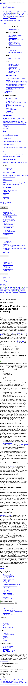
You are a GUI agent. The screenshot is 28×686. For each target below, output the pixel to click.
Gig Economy (6, 244)
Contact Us (6, 198)
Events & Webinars (8, 265)
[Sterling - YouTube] (12, 651)
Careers (5, 6)
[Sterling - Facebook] (4, 651)
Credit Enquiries (13, 67)
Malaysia (13, 16)
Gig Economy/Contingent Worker (11, 584)
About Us (5, 194)
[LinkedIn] (3, 569)
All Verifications (13, 51)
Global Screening (13, 38)
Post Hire (5, 588)
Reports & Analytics (14, 71)
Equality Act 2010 (7, 443)
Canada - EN (13, 11)
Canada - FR (21, 11)
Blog (4, 259)
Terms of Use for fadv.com (6, 680)
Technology (6, 252)
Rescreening (6, 590)
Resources (5, 128)
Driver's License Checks (9, 610)
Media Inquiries (7, 647)
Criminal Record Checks (15, 35)
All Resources (6, 270)
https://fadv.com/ (4, 661)
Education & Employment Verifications (12, 611)
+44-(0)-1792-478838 (8, 646)
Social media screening (5, 515)
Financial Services (7, 242)
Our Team (5, 280)
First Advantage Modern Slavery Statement (13, 683)
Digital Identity (6, 263)
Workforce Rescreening (15, 45)
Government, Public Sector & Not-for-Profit (14, 245)
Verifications (6, 597)
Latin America (23, 15)
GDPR (5, 583)
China (24, 287)
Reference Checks (13, 40)
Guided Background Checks (16, 39)
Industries (5, 92)
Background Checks (8, 575)
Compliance (6, 260)
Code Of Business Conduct (16, 681)
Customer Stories (7, 262)
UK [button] (4, 10)
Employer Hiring (7, 582)
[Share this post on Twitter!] (2, 569)
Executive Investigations (15, 69)
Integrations (6, 193)
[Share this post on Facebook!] (0, 569)
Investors (5, 8)
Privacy (5, 640)
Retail (4, 251)
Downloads (6, 624)
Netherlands (20, 290)
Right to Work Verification (15, 52)
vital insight (12, 466)
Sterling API (12, 72)
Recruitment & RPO (8, 249)
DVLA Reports (13, 36)
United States (13, 18)
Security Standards (14, 42)
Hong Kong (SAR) (16, 289)
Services (5, 23)
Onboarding (6, 587)
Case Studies (6, 621)
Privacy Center (17, 680)
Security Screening (7, 593)
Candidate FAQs (10, 169)
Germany (15, 13)
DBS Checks (12, 68)
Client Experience (13, 65)
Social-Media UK (19, 341)
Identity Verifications (14, 58)
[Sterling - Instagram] (14, 651)
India (9, 15)
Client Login (6, 197)
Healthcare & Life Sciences (10, 247)
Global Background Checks (10, 586)
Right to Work (6, 591)
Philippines (19, 16)
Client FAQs (9, 168)
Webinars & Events (8, 627)
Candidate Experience (14, 64)
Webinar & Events (7, 598)
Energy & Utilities (7, 241)
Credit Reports (6, 577)
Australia (6, 11)
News (4, 279)
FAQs (4, 626)
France (9, 13)
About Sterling (6, 277)
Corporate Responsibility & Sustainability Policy (12, 682)
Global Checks (6, 613)
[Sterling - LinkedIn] (7, 651)
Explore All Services (14, 29)
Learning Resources (8, 269)
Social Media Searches (14, 43)
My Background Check (9, 7)
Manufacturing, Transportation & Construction (14, 248)
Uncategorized (6, 595)
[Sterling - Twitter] (9, 651)
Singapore (15, 292)
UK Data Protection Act (22, 444)
